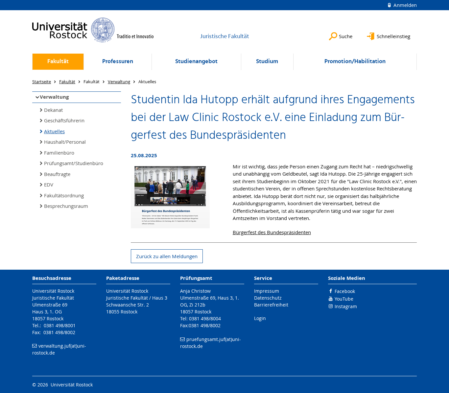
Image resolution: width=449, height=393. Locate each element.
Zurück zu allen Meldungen (167, 256)
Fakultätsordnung (64, 195)
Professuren (117, 61)
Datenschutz (268, 298)
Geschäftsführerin (64, 120)
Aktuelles (54, 131)
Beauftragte (57, 174)
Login (260, 318)
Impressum (266, 291)
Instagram (346, 306)
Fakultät (58, 61)
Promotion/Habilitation (355, 61)
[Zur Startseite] (93, 30)
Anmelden (404, 5)
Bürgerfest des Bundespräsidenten (272, 232)
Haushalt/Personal (65, 141)
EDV (48, 184)
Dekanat (53, 110)
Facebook (345, 291)
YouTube (344, 299)
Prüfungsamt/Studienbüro (73, 163)
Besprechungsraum (66, 206)
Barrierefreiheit (271, 305)
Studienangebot (196, 61)
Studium (267, 61)
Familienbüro (59, 152)
